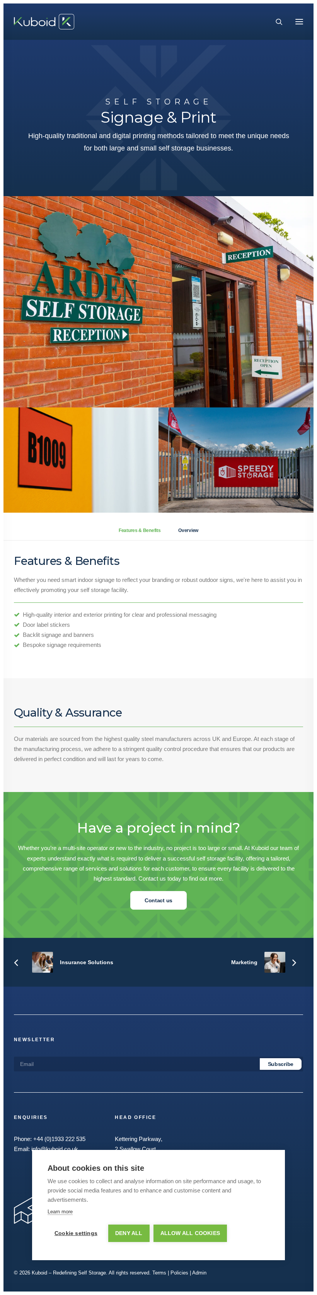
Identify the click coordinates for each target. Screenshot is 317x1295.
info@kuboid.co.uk (54, 1149)
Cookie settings (76, 1233)
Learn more (60, 1212)
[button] (299, 21)
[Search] (276, 21)
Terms (159, 1273)
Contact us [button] (158, 900)
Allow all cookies (190, 1233)
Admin (199, 1273)
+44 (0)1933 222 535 (59, 1139)
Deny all (129, 1233)
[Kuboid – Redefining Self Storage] (44, 21)
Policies (179, 1273)
